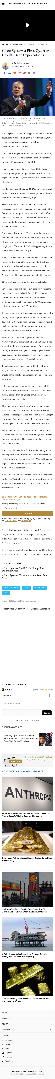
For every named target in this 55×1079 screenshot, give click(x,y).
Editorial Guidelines (40, 609)
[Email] (29, 73)
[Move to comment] (34, 73)
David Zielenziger (21, 63)
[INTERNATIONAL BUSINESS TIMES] (28, 4)
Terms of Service (11, 521)
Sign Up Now (15, 761)
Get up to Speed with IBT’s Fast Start (38, 757)
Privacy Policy (26, 521)
